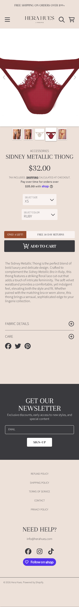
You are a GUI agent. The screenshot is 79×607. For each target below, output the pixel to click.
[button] (7, 19)
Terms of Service (39, 491)
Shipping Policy (39, 483)
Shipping (32, 177)
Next (74, 77)
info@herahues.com (39, 539)
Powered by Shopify (33, 582)
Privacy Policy (39, 509)
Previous (4, 77)
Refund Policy (39, 474)
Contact (39, 500)
